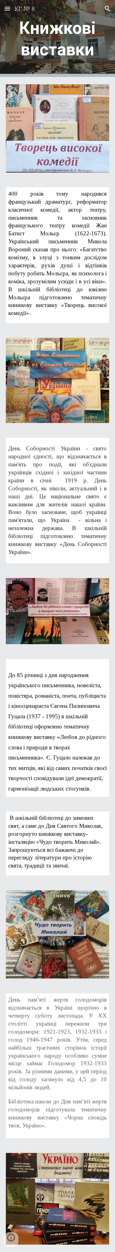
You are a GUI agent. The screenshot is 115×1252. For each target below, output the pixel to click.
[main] (57, 38)
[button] (7, 8)
